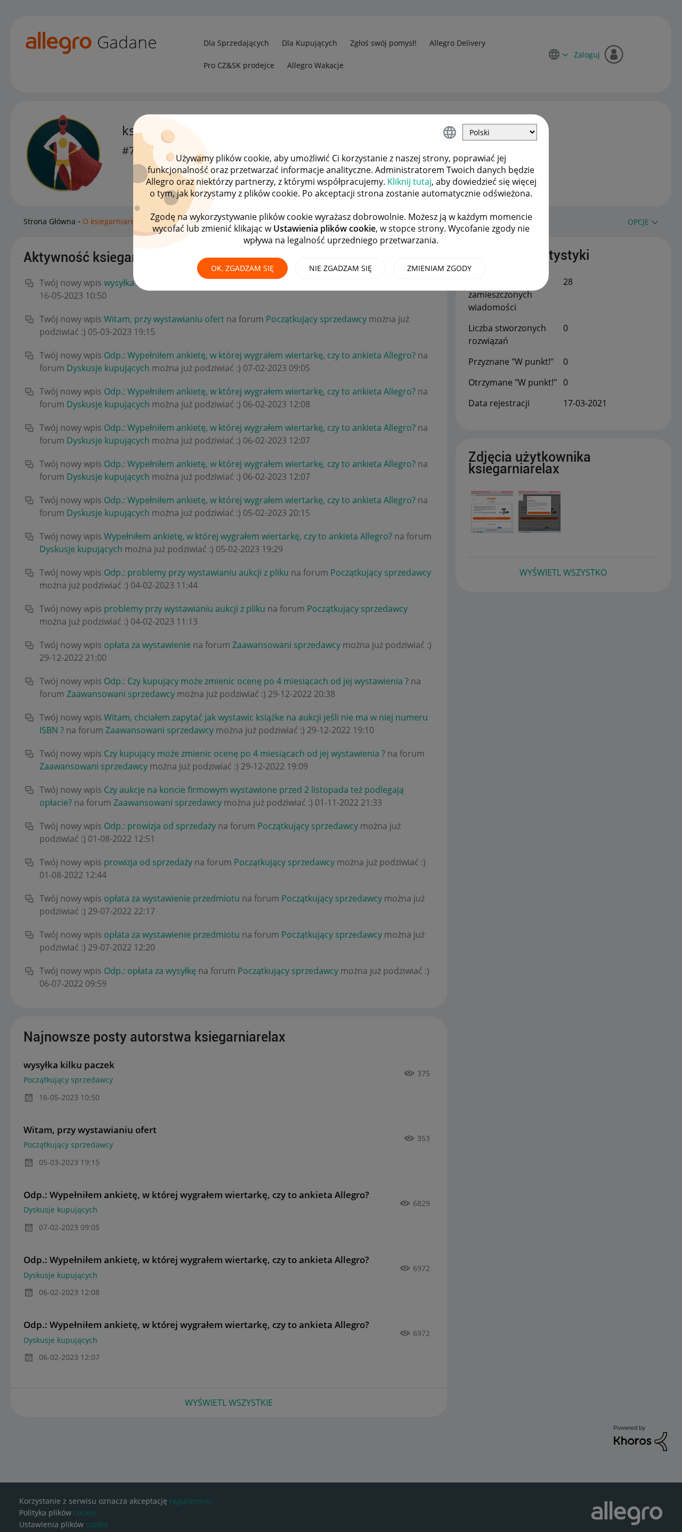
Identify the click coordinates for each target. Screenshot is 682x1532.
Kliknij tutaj (409, 181)
